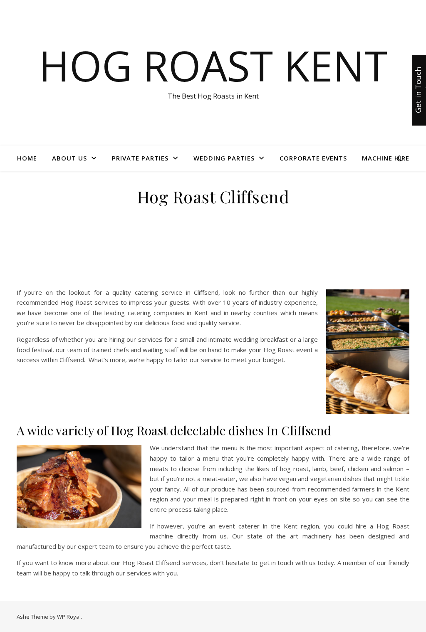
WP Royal (69, 616)
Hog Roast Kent (213, 65)
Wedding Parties (224, 158)
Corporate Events (313, 158)
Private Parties (140, 158)
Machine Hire (385, 158)
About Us (69, 158)
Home (27, 158)
